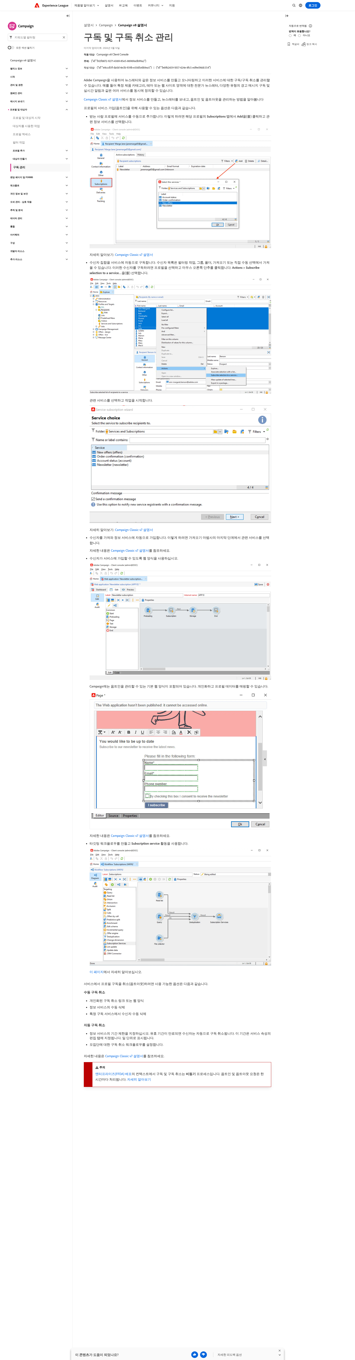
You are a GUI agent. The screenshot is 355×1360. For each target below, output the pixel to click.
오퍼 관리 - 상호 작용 (21, 201)
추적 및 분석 (16, 210)
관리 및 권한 (16, 84)
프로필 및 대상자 (18, 109)
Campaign (106, 25)
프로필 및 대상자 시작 (26, 118)
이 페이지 (97, 972)
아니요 (306, 35)
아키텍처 (14, 234)
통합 (12, 226)
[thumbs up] (194, 1354)
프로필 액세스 (22, 134)
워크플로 (14, 185)
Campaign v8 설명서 (132, 25)
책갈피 (295, 44)
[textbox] (37, 37)
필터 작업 (19, 142)
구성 (12, 242)
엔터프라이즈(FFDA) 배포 (113, 1074)
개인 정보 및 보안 (19, 193)
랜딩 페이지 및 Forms (21, 177)
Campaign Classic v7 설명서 (103, 99)
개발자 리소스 (17, 251)
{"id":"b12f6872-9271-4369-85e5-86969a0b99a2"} (118, 61)
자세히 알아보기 (139, 1079)
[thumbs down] (203, 1354)
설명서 (89, 25)
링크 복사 (312, 44)
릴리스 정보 (16, 68)
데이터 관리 (16, 218)
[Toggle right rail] (286, 16)
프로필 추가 (19, 150)
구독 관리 (19, 167)
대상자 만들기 (20, 158)
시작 (12, 76)
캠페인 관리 (16, 93)
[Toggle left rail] (68, 16)
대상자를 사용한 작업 (26, 126)
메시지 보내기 (17, 101)
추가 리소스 (16, 259)
